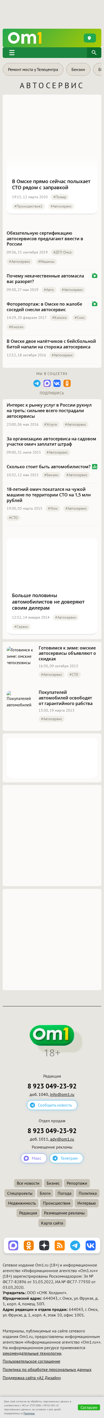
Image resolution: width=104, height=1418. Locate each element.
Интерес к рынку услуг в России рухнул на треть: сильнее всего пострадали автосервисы (49, 410)
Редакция (28, 1213)
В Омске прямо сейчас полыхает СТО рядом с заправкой (51, 184)
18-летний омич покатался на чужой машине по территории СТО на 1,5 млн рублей (49, 495)
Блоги (45, 1193)
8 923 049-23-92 (52, 1086)
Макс (36, 1158)
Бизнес (53, 1183)
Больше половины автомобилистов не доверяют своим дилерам (48, 601)
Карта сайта (52, 1223)
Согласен (89, 1407)
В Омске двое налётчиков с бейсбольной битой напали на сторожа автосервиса (51, 344)
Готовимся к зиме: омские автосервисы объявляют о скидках (67, 653)
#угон (53, 508)
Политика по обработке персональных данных (47, 1369)
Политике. (29, 1413)
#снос (80, 317)
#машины (46, 261)
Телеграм (69, 1158)
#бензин (51, 474)
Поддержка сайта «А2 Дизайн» (32, 1377)
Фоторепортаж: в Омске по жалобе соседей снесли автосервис (44, 307)
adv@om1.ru (62, 1139)
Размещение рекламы (64, 1213)
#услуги (50, 424)
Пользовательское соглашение (31, 1361)
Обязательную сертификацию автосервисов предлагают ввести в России (45, 238)
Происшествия (56, 1203)
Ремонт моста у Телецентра (33, 69)
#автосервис (61, 206)
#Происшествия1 (28, 206)
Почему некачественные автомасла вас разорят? (45, 278)
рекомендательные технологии (32, 1353)
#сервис (21, 626)
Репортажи (77, 1183)
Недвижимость (22, 1203)
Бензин (78, 69)
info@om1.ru (62, 1094)
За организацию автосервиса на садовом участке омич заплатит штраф (51, 441)
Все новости (28, 1183)
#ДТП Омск (62, 252)
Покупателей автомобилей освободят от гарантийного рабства (66, 698)
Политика (88, 1193)
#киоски (59, 317)
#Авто (49, 289)
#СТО (13, 517)
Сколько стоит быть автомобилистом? (48, 467)
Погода (64, 1193)
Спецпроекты (20, 1193)
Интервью (86, 1203)
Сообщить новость (55, 1105)
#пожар (59, 197)
